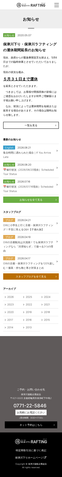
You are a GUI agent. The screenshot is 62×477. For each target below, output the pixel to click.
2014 (10, 327)
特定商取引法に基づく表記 (31, 450)
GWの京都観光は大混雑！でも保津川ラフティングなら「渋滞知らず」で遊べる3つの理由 (28, 246)
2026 (10, 296)
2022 (29, 304)
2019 (29, 312)
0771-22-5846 (30, 405)
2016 (29, 319)
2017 (10, 319)
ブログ (9, 220)
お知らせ (9, 35)
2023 (10, 304)
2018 (47, 312)
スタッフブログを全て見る (31, 276)
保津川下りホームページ (29, 457)
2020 (10, 312)
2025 (29, 296)
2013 (29, 327)
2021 (47, 304)
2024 (47, 296)
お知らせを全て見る (31, 199)
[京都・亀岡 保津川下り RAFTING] (31, 4)
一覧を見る (31, 125)
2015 (47, 319)
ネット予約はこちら (31, 424)
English (9, 147)
